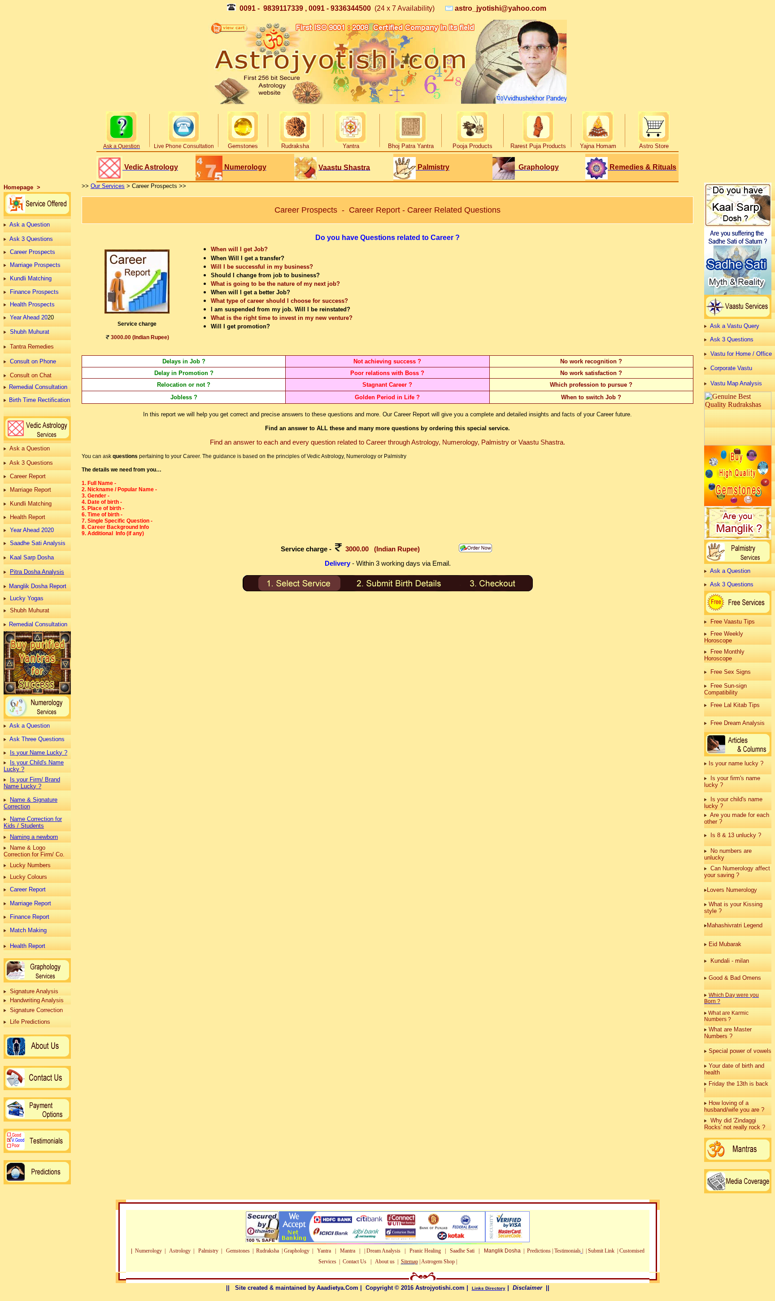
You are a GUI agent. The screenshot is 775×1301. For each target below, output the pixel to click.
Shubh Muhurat (29, 331)
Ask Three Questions (37, 739)
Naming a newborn (34, 837)
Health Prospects (32, 304)
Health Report (27, 946)
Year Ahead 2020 (32, 530)
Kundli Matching (31, 278)
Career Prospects (32, 252)
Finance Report (29, 916)
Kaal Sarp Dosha (32, 557)
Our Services (108, 186)
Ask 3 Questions (31, 239)
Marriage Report (30, 903)
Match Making (28, 930)
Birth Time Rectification (39, 400)
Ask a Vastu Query (734, 326)
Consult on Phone (34, 361)
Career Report (28, 889)
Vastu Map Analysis (736, 383)
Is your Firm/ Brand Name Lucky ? (32, 783)
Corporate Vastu (731, 368)
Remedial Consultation (38, 387)
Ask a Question (29, 224)
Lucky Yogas (27, 598)
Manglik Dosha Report (37, 586)
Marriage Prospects (35, 265)
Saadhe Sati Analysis (37, 543)
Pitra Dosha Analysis (37, 571)
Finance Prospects (34, 291)
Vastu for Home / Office (741, 353)
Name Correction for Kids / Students (33, 822)
